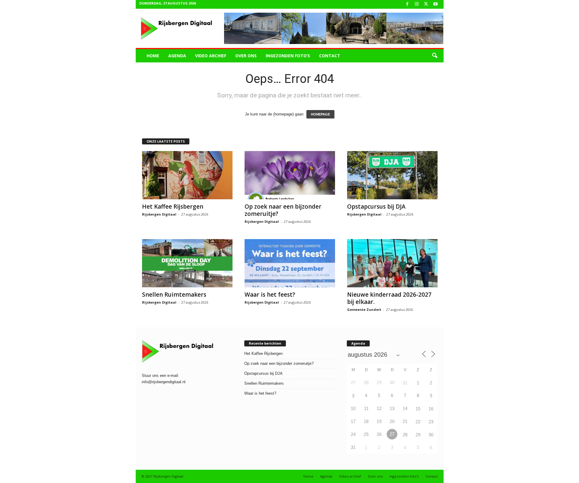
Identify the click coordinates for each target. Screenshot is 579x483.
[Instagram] (416, 4)
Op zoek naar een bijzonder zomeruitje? (283, 210)
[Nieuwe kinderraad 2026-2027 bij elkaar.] (392, 263)
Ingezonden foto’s (288, 55)
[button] (434, 55)
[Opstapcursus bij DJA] (392, 175)
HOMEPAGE (320, 114)
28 (405, 434)
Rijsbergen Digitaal (159, 214)
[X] (426, 4)
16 (431, 408)
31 (405, 382)
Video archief (210, 55)
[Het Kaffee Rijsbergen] (187, 175)
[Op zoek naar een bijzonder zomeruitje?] (290, 175)
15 (418, 408)
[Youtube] (435, 4)
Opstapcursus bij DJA (376, 206)
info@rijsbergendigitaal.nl (163, 382)
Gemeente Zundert (364, 309)
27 (392, 434)
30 (431, 434)
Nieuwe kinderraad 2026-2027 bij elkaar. (389, 298)
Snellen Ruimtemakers (174, 294)
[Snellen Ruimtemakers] (187, 263)
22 (418, 421)
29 (418, 434)
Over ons (246, 55)
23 (431, 421)
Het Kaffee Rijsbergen (172, 206)
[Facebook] (407, 4)
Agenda (177, 55)
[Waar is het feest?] (290, 263)
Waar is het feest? (270, 294)
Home (153, 55)
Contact (329, 55)
